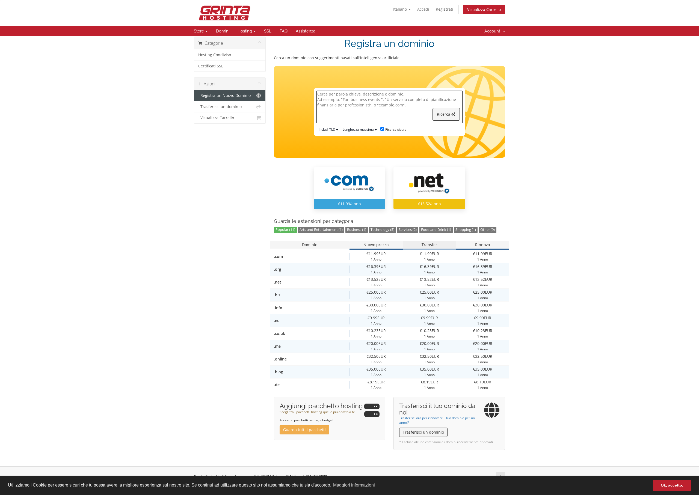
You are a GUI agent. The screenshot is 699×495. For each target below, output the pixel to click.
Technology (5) (382, 229)
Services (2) (408, 229)
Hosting (245, 31)
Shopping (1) (465, 229)
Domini (222, 31)
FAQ (284, 31)
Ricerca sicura (396, 129)
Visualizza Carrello (484, 9)
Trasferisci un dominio (220, 106)
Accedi (423, 9)
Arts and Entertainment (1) (321, 229)
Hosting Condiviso (214, 54)
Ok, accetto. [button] (672, 485)
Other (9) (487, 229)
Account (493, 31)
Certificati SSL (210, 66)
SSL (267, 31)
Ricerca (444, 114)
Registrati (444, 9)
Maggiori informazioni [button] (354, 485)
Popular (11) (285, 229)
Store (199, 31)
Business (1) (356, 229)
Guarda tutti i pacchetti (304, 429)
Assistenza (305, 31)
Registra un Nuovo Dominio (224, 95)
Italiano (400, 9)
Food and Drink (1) (436, 229)
